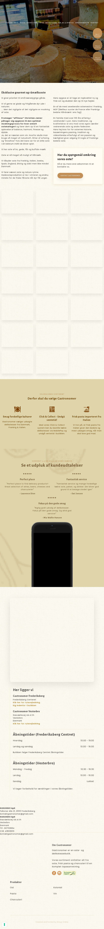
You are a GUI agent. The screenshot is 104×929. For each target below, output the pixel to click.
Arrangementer (82, 23)
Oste (16, 23)
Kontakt (94, 23)
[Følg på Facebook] (54, 873)
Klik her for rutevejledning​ (26, 723)
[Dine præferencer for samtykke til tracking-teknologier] (4, 924)
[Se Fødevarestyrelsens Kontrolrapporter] (69, 873)
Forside (9, 23)
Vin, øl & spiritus (66, 23)
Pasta (22, 23)
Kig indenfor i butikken (24, 705)
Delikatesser (51, 23)
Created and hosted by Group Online (52, 922)
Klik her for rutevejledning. (26, 702)
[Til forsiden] (53, 10)
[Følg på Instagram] (59, 873)
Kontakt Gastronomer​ (70, 175)
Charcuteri (32, 23)
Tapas (41, 23)
